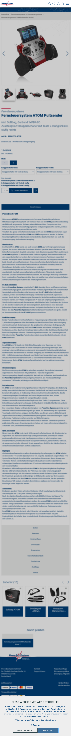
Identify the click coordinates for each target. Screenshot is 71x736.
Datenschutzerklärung (48, 720)
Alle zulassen (48, 730)
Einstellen (36, 725)
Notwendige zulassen (25, 730)
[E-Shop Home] (7, 3)
